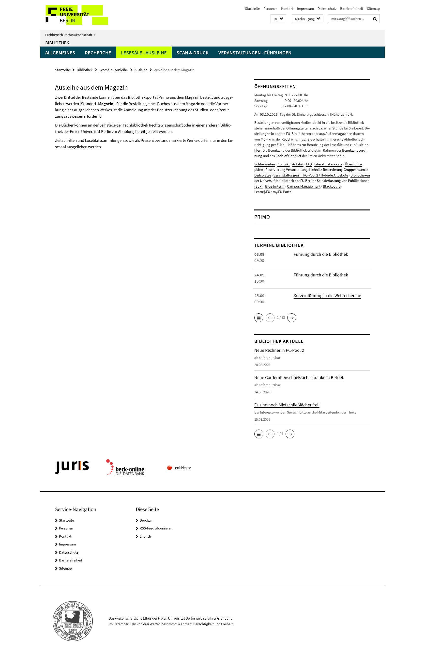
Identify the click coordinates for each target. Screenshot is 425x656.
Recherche (98, 52)
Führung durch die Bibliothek (321, 254)
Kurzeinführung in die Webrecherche (327, 295)
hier (257, 150)
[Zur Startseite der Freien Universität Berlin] (81, 15)
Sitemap (373, 8)
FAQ (309, 164)
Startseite (252, 8)
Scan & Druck (193, 52)
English (145, 536)
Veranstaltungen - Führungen (254, 52)
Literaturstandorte (328, 164)
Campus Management (303, 186)
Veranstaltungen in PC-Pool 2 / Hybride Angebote (310, 175)
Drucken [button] (146, 520)
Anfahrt (298, 164)
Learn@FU (262, 191)
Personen (270, 8)
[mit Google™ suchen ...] (374, 19)
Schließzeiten (264, 164)
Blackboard (332, 186)
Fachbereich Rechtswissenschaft (70, 34)
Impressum (305, 8)
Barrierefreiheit (351, 8)
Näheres (341, 114)
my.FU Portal (282, 191)
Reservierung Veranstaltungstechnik (292, 169)
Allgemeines (60, 52)
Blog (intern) (275, 186)
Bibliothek (57, 43)
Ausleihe (141, 69)
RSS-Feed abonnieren (156, 528)
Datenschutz (327, 8)
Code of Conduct (288, 155)
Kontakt (287, 8)
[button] (278, 18)
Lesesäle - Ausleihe (144, 52)
